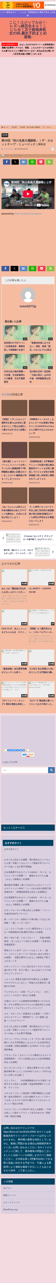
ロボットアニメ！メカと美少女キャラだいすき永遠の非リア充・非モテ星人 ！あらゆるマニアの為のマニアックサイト (27, 969)
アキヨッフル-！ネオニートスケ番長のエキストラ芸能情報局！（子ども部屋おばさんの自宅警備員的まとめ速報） (27, 1058)
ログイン (7, 1188)
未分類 (4, 135)
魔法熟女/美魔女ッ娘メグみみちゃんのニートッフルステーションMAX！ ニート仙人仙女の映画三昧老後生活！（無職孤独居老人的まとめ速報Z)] (27, 888)
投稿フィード (9, 1195)
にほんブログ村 (10, 762)
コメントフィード (11, 1202)
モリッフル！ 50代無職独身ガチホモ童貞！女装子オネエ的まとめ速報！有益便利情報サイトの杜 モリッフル (27, 1083)
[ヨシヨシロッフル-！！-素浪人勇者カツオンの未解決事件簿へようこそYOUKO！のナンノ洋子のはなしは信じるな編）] (27, 1071)
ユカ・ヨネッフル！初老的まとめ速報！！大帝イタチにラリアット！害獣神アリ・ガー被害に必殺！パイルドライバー (27, 1017)
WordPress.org (10, 1209)
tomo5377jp (28, 306)
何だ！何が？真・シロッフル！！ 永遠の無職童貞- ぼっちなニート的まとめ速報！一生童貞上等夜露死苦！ (27, 941)
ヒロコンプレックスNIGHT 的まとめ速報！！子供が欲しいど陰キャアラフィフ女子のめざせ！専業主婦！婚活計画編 (27, 1112)
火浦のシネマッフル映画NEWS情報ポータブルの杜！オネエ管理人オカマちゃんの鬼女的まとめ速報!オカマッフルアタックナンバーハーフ (27, 1004)
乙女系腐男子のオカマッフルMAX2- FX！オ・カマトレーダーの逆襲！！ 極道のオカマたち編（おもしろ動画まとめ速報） (27, 875)
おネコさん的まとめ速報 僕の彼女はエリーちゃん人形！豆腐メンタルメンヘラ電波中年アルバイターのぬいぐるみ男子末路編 (27, 863)
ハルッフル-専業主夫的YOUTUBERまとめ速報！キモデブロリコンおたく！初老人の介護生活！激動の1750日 (27, 982)
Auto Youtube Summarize (28, 213)
